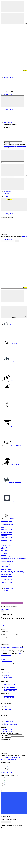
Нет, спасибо (8, 822)
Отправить (6, 142)
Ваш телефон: (7, 127)
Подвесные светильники (6, 529)
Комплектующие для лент (7, 571)
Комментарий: (7, 129)
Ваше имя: (6, 125)
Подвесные (9, 521)
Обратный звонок (8, 122)
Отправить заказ (5, 644)
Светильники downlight (6, 563)
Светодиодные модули (19, 571)
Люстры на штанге (8, 678)
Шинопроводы (12, 556)
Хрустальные (9, 522)
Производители (7, 191)
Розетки (2, 580)
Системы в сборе (5, 556)
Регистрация (4, 612)
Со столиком (4, 553)
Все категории (19, 317)
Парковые (3, 568)
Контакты (6, 196)
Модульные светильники (7, 561)
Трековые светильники (20, 558)
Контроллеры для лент (6, 572)
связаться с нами (10, 622)
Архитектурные (4, 566)
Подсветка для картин (6, 545)
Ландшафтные (8, 564)
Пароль (2, 607)
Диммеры (10, 576)
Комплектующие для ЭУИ (7, 579)
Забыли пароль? (5, 609)
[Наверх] (12, 603)
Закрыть (6, 147)
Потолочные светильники (7, 530)
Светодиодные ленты (17, 572)
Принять (3, 659)
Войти (2, 611)
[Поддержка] (12, 101)
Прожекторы (9, 569)
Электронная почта (5, 606)
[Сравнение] (12, 264)
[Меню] (12, 6)
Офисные (3, 551)
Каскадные (3, 522)
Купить (2, 629)
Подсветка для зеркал (6, 543)
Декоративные (4, 550)
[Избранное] (12, 276)
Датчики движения (9, 580)
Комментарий (18, 636)
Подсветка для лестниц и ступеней (12, 700)
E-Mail (16, 634)
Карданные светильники (6, 559)
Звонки (2, 577)
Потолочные (4, 521)
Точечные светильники (9, 690)
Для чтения (3, 555)
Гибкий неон (8, 574)
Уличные (3, 564)
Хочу (2, 822)
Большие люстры (5, 524)
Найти (16, 241)
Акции (6, 590)
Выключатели (4, 576)
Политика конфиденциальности (11, 724)
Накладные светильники (6, 537)
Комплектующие (11, 558)
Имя (2, 632)
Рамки (5, 577)
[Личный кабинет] (12, 252)
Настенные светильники (6, 532)
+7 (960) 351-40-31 (14, 199)
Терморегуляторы (5, 585)
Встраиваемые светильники (10, 689)
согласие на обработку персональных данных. (15, 146)
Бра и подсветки (8, 699)
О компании (6, 193)
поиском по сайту (5, 623)
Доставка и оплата (8, 194)
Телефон (19, 632)
